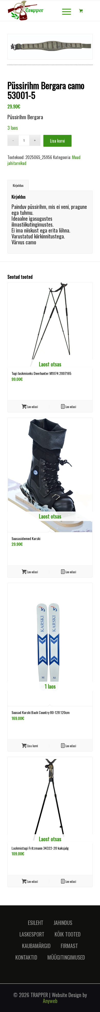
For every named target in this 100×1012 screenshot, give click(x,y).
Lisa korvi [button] (32, 746)
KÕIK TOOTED (68, 934)
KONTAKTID (26, 957)
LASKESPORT (31, 934)
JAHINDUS (63, 922)
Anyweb (50, 1001)
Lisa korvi (57, 141)
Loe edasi (32, 407)
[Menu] (64, 10)
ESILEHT (35, 922)
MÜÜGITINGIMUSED (66, 957)
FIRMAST (69, 946)
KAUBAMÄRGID (36, 946)
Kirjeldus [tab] (18, 185)
